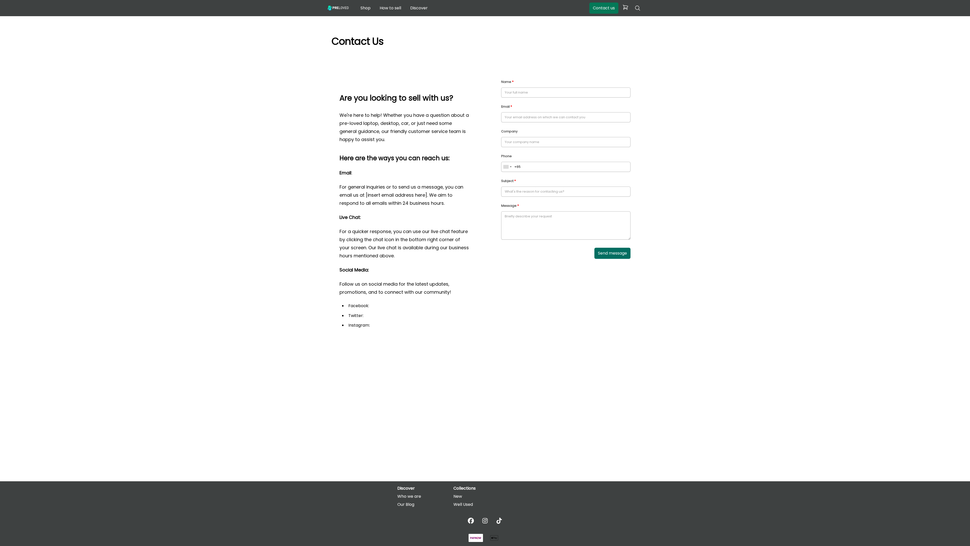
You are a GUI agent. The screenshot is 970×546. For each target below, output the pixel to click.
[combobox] (507, 167)
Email (505, 106)
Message (509, 205)
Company (509, 131)
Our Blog (405, 504)
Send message (612, 253)
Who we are (409, 496)
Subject (507, 181)
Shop (365, 8)
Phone (506, 156)
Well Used (463, 504)
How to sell (390, 8)
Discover (419, 8)
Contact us (604, 8)
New (457, 496)
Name (506, 82)
